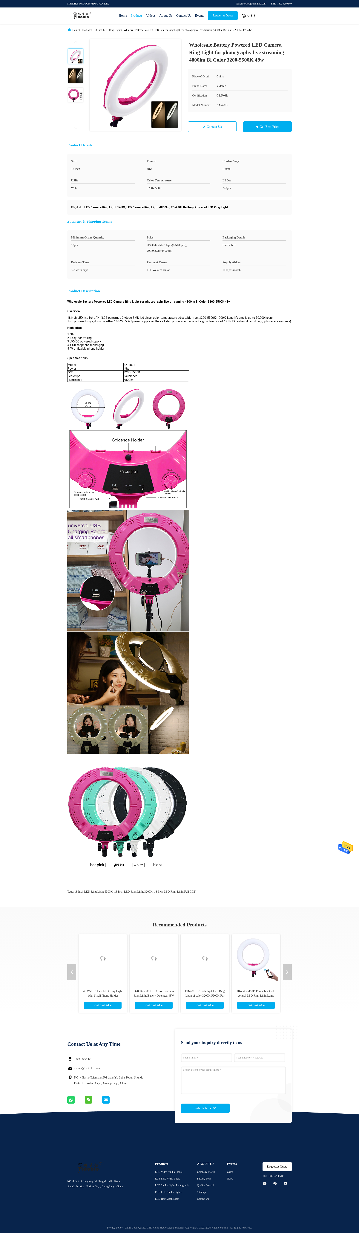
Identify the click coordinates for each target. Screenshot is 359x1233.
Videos (151, 15)
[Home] (82, 15)
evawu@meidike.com (87, 1068)
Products (136, 15)
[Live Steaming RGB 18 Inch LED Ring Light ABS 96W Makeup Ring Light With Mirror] (204, 958)
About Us (165, 15)
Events (199, 15)
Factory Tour (204, 1178)
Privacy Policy (115, 1227)
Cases (230, 1172)
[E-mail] (110, 1102)
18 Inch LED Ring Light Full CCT (175, 891)
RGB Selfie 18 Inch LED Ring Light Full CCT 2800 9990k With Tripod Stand (103, 995)
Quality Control (205, 1185)
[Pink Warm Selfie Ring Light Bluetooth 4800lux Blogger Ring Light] (256, 958)
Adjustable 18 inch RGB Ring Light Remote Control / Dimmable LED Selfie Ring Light (154, 995)
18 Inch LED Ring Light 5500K (93, 891)
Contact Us (183, 15)
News (230, 1178)
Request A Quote (223, 15)
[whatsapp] (76, 1102)
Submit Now (203, 1108)
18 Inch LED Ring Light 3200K (133, 891)
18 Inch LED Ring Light (107, 30)
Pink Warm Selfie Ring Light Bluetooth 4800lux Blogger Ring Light (256, 995)
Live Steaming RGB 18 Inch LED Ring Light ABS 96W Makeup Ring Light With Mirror (205, 995)
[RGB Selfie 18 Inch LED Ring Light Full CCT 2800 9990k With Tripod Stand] (102, 958)
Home (123, 15)
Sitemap (201, 1192)
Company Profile (206, 1172)
